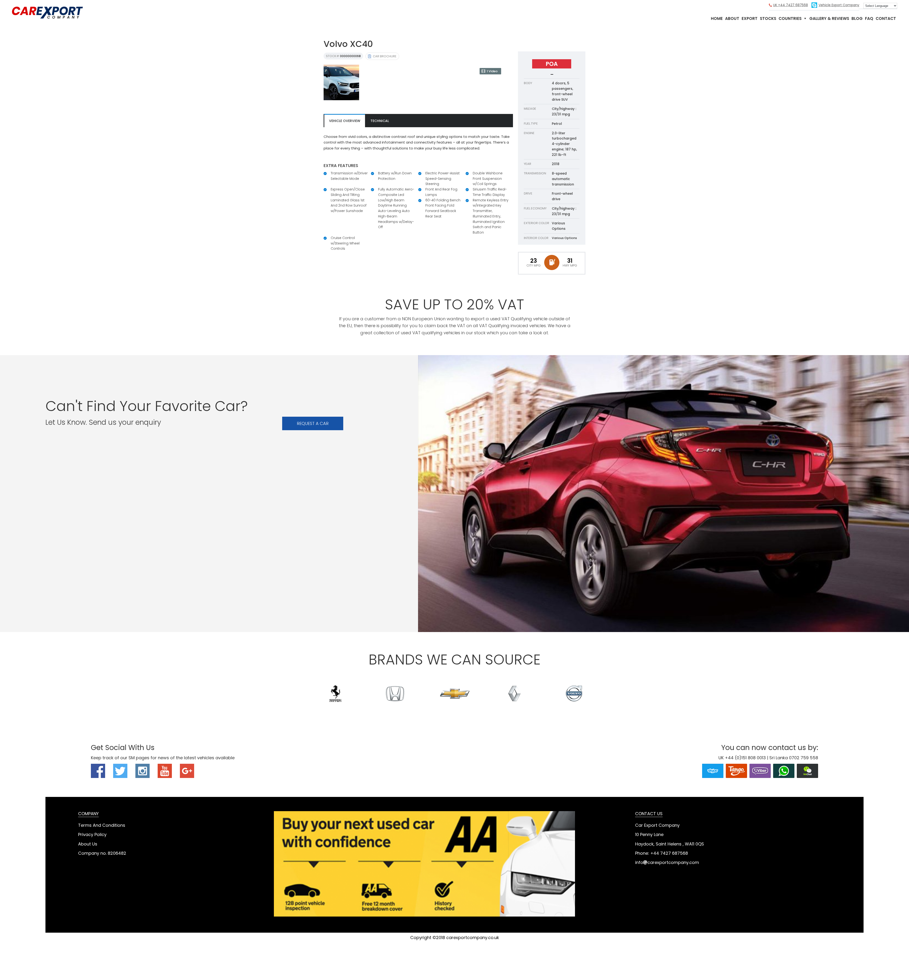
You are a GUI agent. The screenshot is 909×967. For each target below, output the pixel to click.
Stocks (768, 18)
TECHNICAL (379, 120)
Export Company (839, 5)
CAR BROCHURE (385, 56)
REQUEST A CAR (313, 423)
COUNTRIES (790, 18)
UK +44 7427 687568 (790, 5)
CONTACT (886, 18)
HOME (717, 18)
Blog (857, 18)
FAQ (869, 18)
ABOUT (732, 18)
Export (750, 18)
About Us (87, 844)
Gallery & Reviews (829, 18)
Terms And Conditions (101, 825)
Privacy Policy (92, 834)
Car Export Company (47, 12)
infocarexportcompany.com (667, 862)
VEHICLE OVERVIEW (344, 120)
